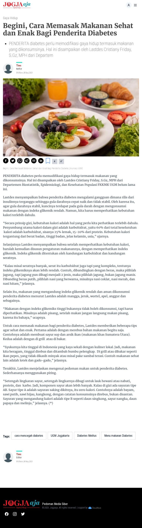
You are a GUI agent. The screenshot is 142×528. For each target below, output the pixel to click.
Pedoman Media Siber (55, 504)
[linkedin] (41, 160)
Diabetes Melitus (87, 435)
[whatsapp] (20, 160)
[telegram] (27, 160)
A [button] (54, 161)
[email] (34, 160)
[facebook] (6, 160)
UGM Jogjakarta (60, 435)
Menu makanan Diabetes (118, 435)
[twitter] (13, 160)
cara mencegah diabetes (29, 435)
